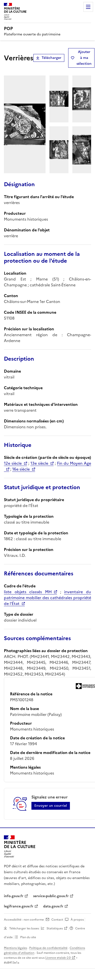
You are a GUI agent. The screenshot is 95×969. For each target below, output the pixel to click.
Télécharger (51, 57)
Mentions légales (15, 948)
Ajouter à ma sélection (84, 57)
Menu (88, 7)
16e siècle (21, 469)
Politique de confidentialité (48, 948)
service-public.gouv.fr (51, 896)
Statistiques (55, 928)
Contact (57, 919)
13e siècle (39, 463)
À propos (77, 919)
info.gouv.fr (13, 896)
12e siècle (13, 463)
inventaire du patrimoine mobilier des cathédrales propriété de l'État (47, 597)
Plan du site (28, 937)
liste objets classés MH (28, 592)
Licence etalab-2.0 (58, 958)
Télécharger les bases (24, 928)
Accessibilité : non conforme (24, 919)
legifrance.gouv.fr (18, 906)
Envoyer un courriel (50, 805)
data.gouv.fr (53, 906)
